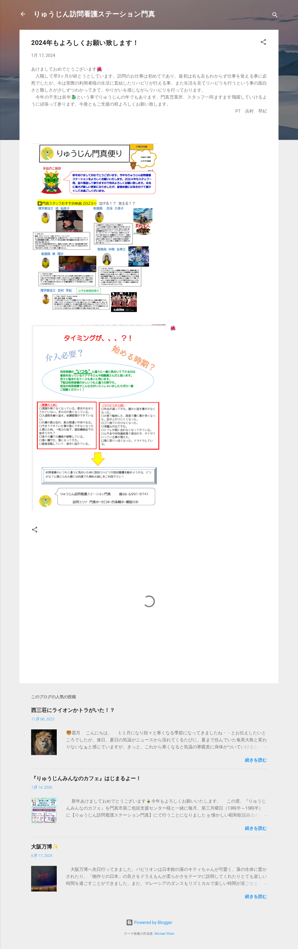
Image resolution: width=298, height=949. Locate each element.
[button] (263, 43)
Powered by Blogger (152, 922)
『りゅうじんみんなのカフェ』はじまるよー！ (86, 778)
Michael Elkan (164, 934)
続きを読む (256, 760)
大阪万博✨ (44, 846)
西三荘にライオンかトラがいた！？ (73, 710)
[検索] (275, 16)
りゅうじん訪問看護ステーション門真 (94, 14)
